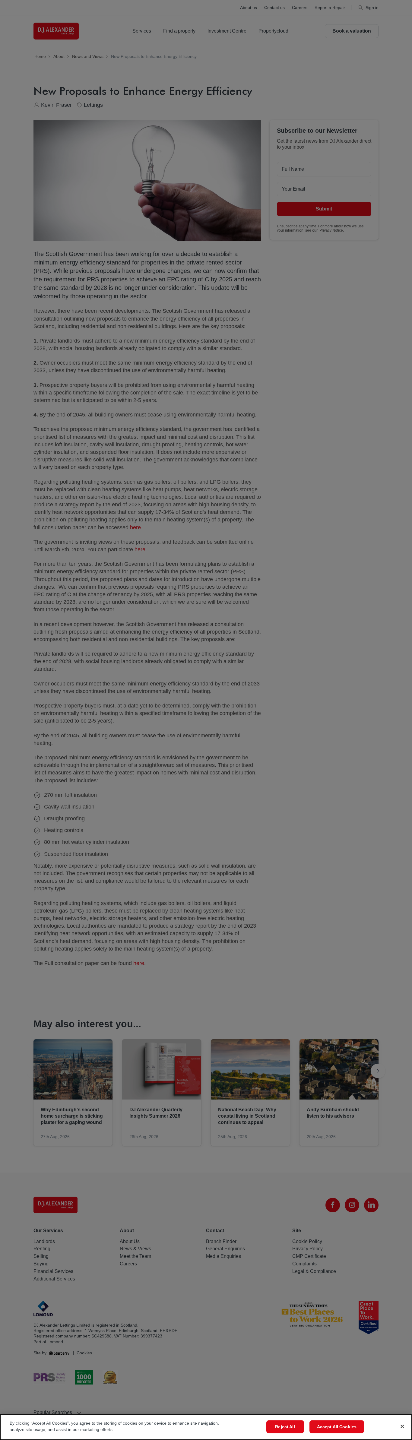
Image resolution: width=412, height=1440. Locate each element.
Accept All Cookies (337, 1426)
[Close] (402, 1426)
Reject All (285, 1426)
